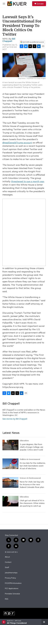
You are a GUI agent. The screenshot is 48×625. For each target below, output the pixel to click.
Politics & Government (30, 459)
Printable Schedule (12, 594)
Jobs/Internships (11, 573)
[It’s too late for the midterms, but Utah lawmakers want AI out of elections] (10, 463)
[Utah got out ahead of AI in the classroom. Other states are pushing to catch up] (10, 501)
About (7, 557)
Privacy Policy (10, 578)
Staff (7, 567)
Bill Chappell (8, 40)
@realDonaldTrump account (17, 142)
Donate (40, 4)
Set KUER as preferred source (33, 42)
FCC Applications (11, 589)
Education (24, 441)
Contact (8, 562)
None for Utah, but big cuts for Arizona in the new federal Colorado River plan (32, 484)
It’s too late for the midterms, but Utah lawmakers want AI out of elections (33, 466)
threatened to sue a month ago (27, 181)
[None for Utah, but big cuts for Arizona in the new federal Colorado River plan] (10, 482)
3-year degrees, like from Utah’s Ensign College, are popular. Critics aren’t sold (31, 447)
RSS (6, 599)
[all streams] (44, 622)
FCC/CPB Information (13, 583)
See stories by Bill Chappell (14, 418)
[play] (3, 622)
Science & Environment (30, 478)
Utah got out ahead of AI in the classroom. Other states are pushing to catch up (32, 503)
